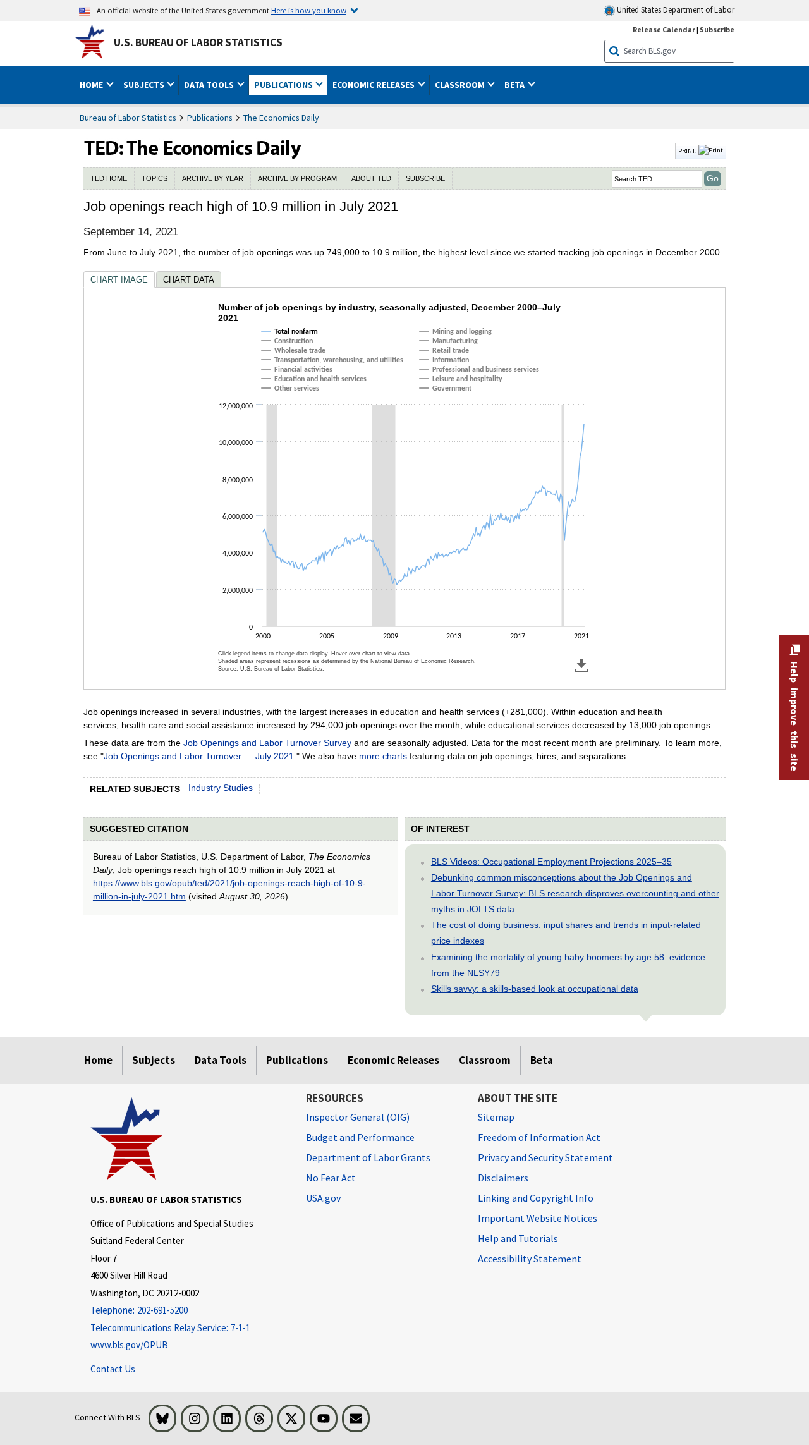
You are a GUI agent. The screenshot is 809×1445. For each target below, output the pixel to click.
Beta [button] (515, 84)
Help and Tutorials (518, 1238)
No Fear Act (331, 1177)
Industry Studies (220, 788)
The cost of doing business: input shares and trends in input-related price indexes (566, 933)
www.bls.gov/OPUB (129, 1345)
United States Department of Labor (674, 9)
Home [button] (92, 84)
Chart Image (119, 279)
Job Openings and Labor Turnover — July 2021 (199, 756)
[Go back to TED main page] (377, 151)
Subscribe (717, 29)
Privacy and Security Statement (545, 1157)
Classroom (485, 1060)
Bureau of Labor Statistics (128, 117)
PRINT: (688, 150)
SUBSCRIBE (425, 178)
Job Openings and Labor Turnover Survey (267, 743)
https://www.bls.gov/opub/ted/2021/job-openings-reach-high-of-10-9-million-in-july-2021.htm (229, 889)
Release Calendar (664, 29)
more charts (383, 756)
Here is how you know (308, 10)
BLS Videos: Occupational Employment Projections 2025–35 (551, 862)
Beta (541, 1060)
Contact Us (112, 1369)
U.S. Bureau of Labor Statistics (198, 42)
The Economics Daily (281, 117)
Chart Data (188, 279)
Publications (210, 117)
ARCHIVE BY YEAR (212, 178)
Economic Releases (393, 1060)
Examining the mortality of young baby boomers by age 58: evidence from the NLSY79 (568, 965)
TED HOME (108, 178)
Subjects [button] (144, 84)
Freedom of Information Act (539, 1137)
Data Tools (220, 1060)
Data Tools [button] (210, 84)
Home (98, 1060)
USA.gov (323, 1198)
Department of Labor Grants (368, 1157)
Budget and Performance (360, 1137)
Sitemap (496, 1117)
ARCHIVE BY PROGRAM (297, 178)
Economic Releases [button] (374, 84)
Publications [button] (284, 84)
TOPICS (154, 178)
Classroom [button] (461, 84)
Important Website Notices (537, 1218)
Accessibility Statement (529, 1258)
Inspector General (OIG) (358, 1117)
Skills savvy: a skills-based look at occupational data (534, 989)
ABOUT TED (371, 178)
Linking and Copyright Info (535, 1198)
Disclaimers (503, 1177)
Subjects (153, 1060)
